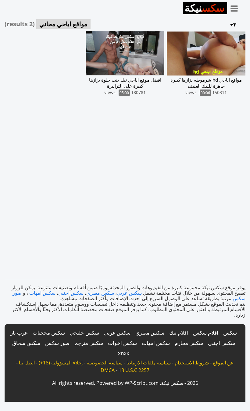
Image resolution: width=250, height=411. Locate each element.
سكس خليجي (84, 332)
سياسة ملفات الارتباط (149, 362)
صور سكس (57, 342)
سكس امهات (42, 293)
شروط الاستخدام (192, 362)
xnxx (123, 353)
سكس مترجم (88, 342)
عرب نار (19, 332)
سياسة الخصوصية (105, 362)
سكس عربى (117, 332)
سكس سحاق (26, 342)
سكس (230, 332)
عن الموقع (223, 362)
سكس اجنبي (71, 293)
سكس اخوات (122, 342)
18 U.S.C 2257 (134, 370)
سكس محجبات (49, 332)
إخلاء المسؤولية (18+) (61, 362)
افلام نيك (178, 332)
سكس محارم (189, 342)
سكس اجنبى (221, 342)
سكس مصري (100, 293)
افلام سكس (205, 332)
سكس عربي (129, 293)
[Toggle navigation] (236, 7)
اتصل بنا (27, 362)
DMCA (108, 370)
